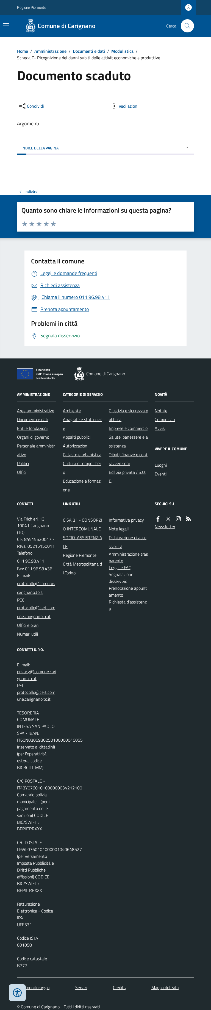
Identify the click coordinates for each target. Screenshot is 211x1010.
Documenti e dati (89, 51)
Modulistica (122, 51)
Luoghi (161, 465)
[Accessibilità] (17, 992)
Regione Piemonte (31, 7)
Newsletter (165, 526)
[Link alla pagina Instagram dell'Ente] (178, 519)
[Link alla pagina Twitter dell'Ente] (168, 519)
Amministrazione (50, 51)
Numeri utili (27, 634)
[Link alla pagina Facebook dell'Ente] (158, 519)
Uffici (21, 472)
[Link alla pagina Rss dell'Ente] (188, 519)
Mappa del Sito (165, 987)
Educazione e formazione (82, 485)
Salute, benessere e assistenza (128, 441)
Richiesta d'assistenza (128, 605)
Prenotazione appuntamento (128, 591)
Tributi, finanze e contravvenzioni (128, 459)
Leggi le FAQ (120, 567)
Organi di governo (33, 437)
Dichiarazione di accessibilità (127, 542)
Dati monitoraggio (33, 987)
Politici (23, 463)
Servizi (81, 987)
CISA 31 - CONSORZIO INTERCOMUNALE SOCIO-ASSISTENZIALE (82, 533)
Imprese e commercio (128, 428)
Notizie (161, 410)
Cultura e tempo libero (82, 467)
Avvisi (160, 428)
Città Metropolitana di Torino (82, 568)
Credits (119, 987)
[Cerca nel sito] (185, 25)
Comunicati (165, 419)
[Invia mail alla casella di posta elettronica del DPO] (36, 675)
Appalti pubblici (76, 437)
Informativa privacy (126, 520)
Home (22, 51)
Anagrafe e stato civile (82, 424)
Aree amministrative (35, 410)
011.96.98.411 (30, 561)
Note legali (119, 528)
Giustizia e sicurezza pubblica (128, 415)
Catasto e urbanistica (82, 454)
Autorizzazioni (75, 446)
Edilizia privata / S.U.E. (127, 476)
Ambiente (72, 410)
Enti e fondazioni (32, 428)
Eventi (160, 474)
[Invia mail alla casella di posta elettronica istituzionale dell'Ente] (36, 588)
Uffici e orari (27, 625)
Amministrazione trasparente (128, 557)
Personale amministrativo (36, 450)
